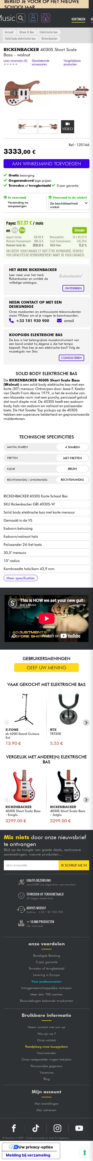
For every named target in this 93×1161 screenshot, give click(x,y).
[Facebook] (14, 1128)
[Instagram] (57, 1128)
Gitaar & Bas (27, 32)
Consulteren (71, 358)
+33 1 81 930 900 (50, 912)
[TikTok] (35, 1128)
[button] (27, 126)
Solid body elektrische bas (20, 38)
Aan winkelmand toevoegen (46, 164)
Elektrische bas (48, 32)
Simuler (79, 230)
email (69, 320)
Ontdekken (73, 288)
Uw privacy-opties (36, 1147)
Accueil (9, 32)
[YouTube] (79, 1128)
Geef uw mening (46, 668)
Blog (46, 1079)
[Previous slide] (7, 722)
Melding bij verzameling (28, 1155)
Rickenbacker (49, 38)
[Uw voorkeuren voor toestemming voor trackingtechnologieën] (84, 1152)
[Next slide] (86, 722)
